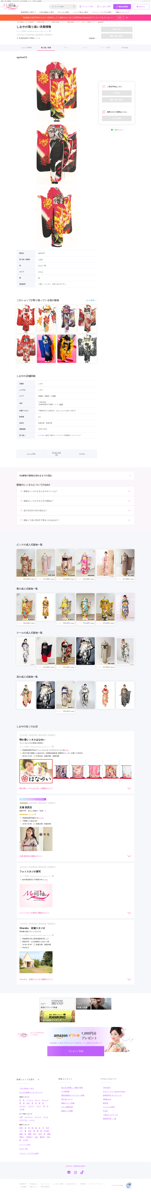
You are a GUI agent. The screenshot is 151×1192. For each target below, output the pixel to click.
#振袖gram (107, 1099)
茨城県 (40, 396)
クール (40, 272)
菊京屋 (105, 1103)
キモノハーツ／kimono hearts (114, 1091)
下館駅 (53, 396)
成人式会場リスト (71, 1184)
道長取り (29, 1137)
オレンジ (45, 1100)
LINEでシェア (118, 130)
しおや (83, 22)
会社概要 (23, 1187)
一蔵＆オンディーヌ (110, 1115)
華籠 (29, 1134)
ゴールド (22, 1106)
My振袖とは (33, 1184)
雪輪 (48, 1134)
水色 (28, 1103)
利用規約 (83, 1184)
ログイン (142, 7)
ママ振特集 (65, 1091)
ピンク (40, 265)
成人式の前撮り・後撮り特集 (72, 1088)
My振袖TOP (23, 1184)
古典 (21, 1117)
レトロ (31, 1120)
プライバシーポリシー (96, 1184)
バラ (21, 1131)
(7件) (32, 814)
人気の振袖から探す (46, 12)
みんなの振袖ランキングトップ (30, 1092)
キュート (38, 1117)
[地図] (61, 404)
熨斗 (35, 1134)
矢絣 (36, 1137)
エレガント (29, 1117)
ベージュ (29, 1100)
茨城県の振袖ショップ (43, 22)
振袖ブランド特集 (67, 1103)
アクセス (124, 48)
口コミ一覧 (23, 1149)
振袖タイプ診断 (67, 1111)
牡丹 (47, 1128)
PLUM (105, 1111)
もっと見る (90, 300)
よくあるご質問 (105, 6)
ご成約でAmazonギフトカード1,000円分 (32, 799)
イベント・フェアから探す (102, 12)
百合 (29, 1131)
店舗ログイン (33, 1187)
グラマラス (23, 1120)
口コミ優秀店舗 (67, 1107)
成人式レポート (67, 1099)
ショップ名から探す (80, 12)
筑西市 (47, 396)
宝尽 (40, 1134)
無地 (21, 1128)
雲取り (21, 1137)
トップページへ (146, 1)
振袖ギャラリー (91, 22)
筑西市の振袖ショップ (58, 22)
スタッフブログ (45, 1184)
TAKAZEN (106, 1088)
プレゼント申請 (87, 6)
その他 (21, 1109)
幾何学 (42, 1137)
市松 (48, 1137)
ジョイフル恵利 (109, 1107)
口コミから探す (63, 12)
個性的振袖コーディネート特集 (72, 1095)
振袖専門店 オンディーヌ (112, 1095)
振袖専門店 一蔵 (109, 1119)
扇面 (21, 1134)
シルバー (31, 1106)
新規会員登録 (123, 7)
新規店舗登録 (45, 1187)
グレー (38, 1106)
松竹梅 (46, 1131)
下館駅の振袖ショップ (72, 22)
